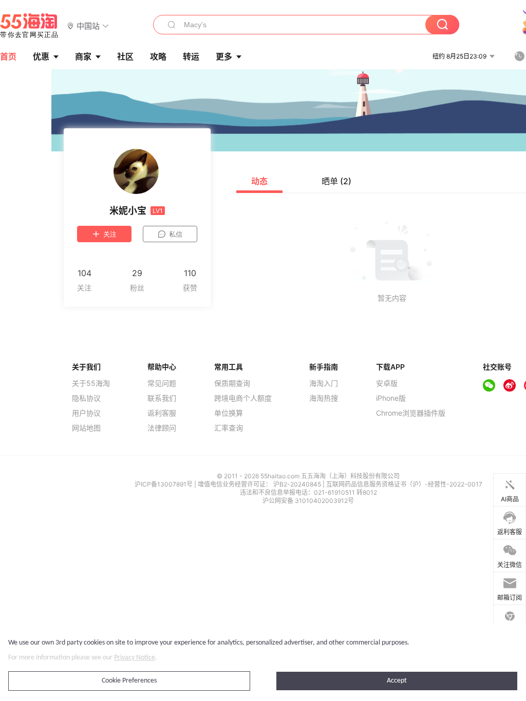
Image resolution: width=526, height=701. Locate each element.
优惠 (41, 56)
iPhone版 (391, 398)
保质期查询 (232, 383)
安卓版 (387, 383)
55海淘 (29, 25)
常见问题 (161, 383)
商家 (83, 56)
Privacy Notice (134, 657)
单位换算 (228, 413)
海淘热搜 (323, 398)
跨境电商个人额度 (243, 398)
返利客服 (161, 413)
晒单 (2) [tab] (336, 181)
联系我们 (161, 398)
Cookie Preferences (129, 681)
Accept (397, 681)
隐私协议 (86, 398)
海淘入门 (323, 383)
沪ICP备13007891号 (164, 484)
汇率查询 (228, 428)
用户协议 (86, 413)
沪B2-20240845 (298, 484)
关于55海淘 (91, 383)
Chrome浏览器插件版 (410, 413)
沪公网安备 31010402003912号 (308, 500)
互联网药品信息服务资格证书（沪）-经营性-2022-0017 (404, 484)
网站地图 (86, 428)
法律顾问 (161, 428)
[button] (88, 25)
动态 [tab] (259, 181)
